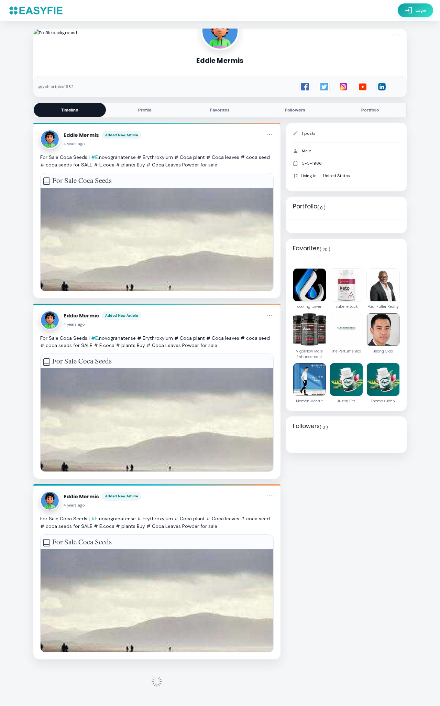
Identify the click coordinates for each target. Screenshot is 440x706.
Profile (145, 110)
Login (415, 10)
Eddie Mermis (81, 135)
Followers (295, 110)
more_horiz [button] (269, 134)
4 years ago (74, 143)
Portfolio (370, 110)
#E (94, 157)
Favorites (220, 110)
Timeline (69, 110)
